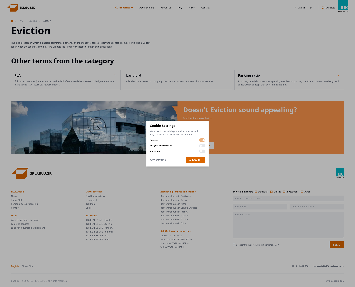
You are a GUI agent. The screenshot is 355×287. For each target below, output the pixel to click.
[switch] (202, 140)
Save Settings (158, 160)
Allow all (195, 160)
